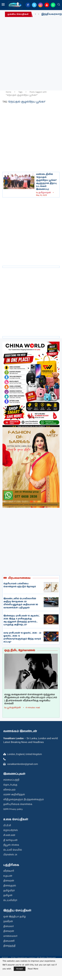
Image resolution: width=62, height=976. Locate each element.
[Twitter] (34, 5)
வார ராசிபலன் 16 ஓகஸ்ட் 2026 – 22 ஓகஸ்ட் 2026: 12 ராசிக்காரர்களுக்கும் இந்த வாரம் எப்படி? (22, 637)
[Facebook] (28, 5)
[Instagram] (40, 5)
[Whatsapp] (53, 5)
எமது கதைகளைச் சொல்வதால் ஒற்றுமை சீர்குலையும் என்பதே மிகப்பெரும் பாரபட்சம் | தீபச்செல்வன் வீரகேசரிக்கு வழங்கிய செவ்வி (30, 699)
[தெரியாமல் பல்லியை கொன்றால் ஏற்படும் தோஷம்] (51, 587)
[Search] (58, 5)
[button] (35, 14)
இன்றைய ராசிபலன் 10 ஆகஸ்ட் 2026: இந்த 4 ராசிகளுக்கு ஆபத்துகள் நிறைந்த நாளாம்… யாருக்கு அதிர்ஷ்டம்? (21, 620)
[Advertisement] (31, 53)
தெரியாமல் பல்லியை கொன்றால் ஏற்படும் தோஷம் (19, 585)
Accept (19, 968)
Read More (33, 969)
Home (8, 92)
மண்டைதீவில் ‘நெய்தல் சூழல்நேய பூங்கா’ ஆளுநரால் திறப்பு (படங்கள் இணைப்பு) (46, 182)
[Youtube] (46, 5)
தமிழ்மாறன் (45, 192)
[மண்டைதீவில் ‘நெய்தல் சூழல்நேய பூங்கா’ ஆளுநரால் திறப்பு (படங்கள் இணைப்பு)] (18, 181)
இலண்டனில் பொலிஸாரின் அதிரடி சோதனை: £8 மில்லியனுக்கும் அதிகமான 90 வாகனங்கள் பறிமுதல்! (20, 603)
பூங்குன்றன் (14, 707)
